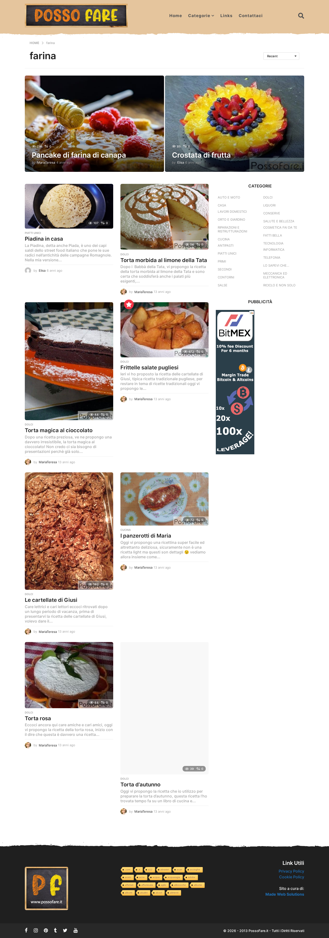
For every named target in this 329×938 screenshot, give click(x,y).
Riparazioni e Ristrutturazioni (232, 229)
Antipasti (225, 245)
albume (198, 885)
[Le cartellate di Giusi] (69, 531)
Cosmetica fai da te (280, 227)
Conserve (271, 213)
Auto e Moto (229, 197)
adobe (191, 877)
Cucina (125, 529)
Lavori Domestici (232, 211)
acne (142, 877)
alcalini (144, 892)
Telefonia (271, 257)
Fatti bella (272, 235)
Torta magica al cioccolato (58, 430)
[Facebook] (26, 930)
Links (226, 15)
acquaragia (174, 877)
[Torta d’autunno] (164, 708)
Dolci (124, 254)
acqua (156, 877)
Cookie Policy (291, 876)
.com (127, 869)
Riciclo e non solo (279, 285)
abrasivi (164, 869)
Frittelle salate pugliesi (149, 367)
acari (179, 869)
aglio (163, 885)
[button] (301, 15)
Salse (222, 285)
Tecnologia (273, 243)
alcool (159, 892)
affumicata (147, 885)
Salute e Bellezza (278, 221)
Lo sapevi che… (276, 265)
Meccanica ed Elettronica (275, 275)
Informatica (273, 249)
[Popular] (129, 304)
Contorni (226, 277)
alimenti (174, 892)
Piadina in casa (44, 239)
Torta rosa (38, 718)
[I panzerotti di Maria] (164, 499)
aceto (128, 877)
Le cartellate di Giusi (51, 600)
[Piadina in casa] (69, 206)
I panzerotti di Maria (145, 536)
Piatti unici (33, 232)
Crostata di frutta (201, 155)
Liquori (269, 205)
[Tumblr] (55, 930)
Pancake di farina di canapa (79, 155)
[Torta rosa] (69, 675)
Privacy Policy (291, 871)
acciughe (195, 869)
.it (139, 869)
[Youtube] (75, 930)
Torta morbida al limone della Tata (163, 260)
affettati (129, 885)
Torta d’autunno (140, 784)
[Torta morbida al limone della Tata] (164, 217)
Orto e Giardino (231, 219)
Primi (222, 261)
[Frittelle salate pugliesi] (164, 329)
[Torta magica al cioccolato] (69, 361)
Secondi (224, 269)
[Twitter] (65, 930)
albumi (128, 892)
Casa (222, 205)
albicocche (180, 885)
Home (175, 15)
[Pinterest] (46, 930)
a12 (150, 869)
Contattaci (251, 15)
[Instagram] (36, 930)
